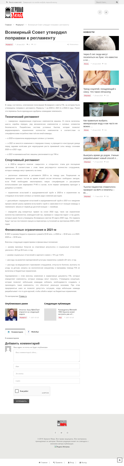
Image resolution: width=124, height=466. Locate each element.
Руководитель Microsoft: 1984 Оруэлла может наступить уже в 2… (67, 312)
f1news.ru (23, 296)
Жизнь (86, 64)
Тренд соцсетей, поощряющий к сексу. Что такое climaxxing (99, 90)
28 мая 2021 (21, 44)
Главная (8, 24)
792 (107, 196)
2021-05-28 (35, 317)
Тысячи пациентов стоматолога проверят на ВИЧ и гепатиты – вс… (99, 189)
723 (107, 95)
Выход (84, 462)
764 (105, 130)
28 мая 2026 (96, 130)
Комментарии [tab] (17, 332)
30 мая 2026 (96, 64)
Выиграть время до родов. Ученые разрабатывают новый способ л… (101, 156)
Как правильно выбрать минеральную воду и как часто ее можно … (100, 123)
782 (105, 64)
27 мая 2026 (98, 162)
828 (107, 162)
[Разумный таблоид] (14, 12)
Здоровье (87, 95)
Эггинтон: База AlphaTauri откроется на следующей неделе (29, 312)
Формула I (20, 24)
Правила (58, 462)
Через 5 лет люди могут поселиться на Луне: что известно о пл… (100, 57)
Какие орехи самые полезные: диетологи (40, 2)
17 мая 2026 (98, 196)
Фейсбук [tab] (35, 331)
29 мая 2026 (98, 95)
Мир (60, 317)
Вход (72, 462)
